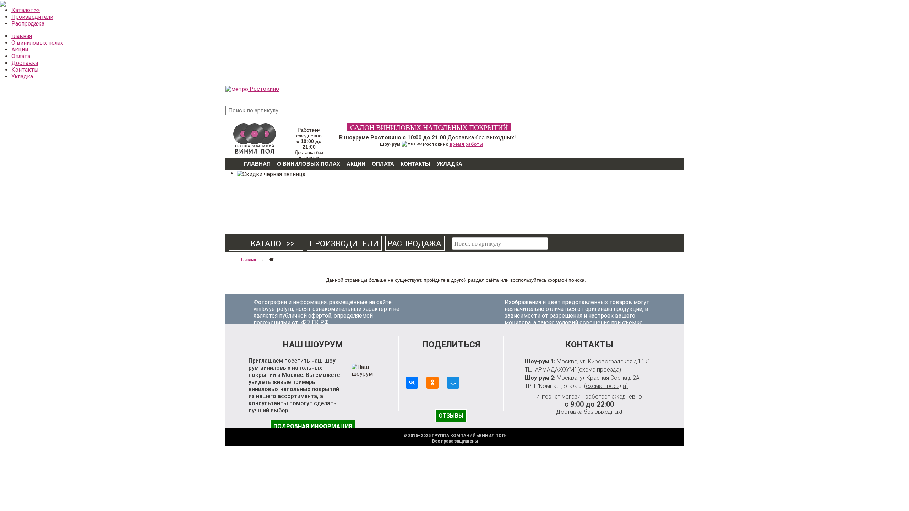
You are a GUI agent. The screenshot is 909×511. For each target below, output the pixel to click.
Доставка (24, 63)
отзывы (451, 415)
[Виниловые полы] (254, 137)
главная (21, 36)
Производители (32, 16)
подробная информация (312, 426)
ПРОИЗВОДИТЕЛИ (344, 243)
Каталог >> (25, 10)
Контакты (25, 69)
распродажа (414, 243)
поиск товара (319, 114)
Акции (19, 49)
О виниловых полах (37, 42)
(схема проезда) (599, 369)
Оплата (20, 56)
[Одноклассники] (432, 382)
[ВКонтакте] (412, 382)
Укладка (22, 76)
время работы (466, 144)
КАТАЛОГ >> (266, 243)
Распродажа (27, 23)
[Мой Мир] (453, 382)
